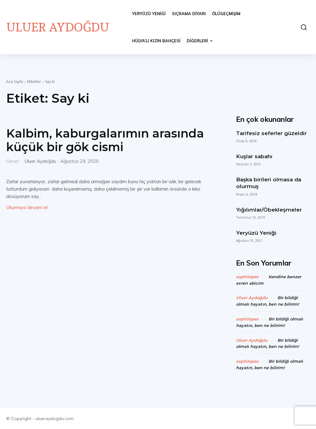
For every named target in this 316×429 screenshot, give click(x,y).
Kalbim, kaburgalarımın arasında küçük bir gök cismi (105, 140)
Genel (12, 160)
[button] (302, 27)
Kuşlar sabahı (254, 156)
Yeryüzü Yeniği (256, 233)
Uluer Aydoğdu (40, 161)
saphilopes (247, 276)
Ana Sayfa (14, 81)
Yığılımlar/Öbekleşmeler (269, 210)
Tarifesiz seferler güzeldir (271, 133)
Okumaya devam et (27, 207)
